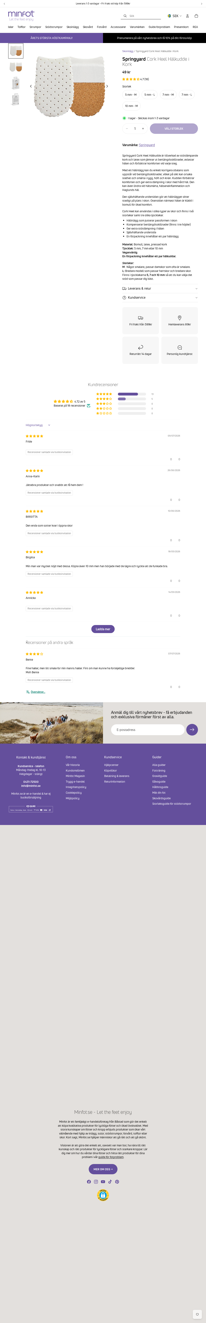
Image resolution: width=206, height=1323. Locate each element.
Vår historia (73, 765)
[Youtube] (103, 1181)
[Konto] (187, 15)
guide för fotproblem (111, 1157)
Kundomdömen (75, 770)
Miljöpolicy (72, 798)
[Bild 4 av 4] (16, 99)
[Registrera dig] (192, 730)
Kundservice (136, 297)
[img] (34, 436)
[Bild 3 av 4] (16, 83)
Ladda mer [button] (103, 629)
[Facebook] (89, 1181)
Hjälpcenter (111, 765)
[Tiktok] (110, 1181)
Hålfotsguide (160, 787)
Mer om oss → (103, 1169)
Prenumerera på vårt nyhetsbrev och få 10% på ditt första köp (154, 38)
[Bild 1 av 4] (16, 51)
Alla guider (159, 765)
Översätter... (38, 692)
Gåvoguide (158, 781)
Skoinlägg (127, 51)
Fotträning (158, 770)
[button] (131, 79)
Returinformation (114, 781)
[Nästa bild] (108, 86)
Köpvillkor (110, 770)
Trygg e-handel (75, 781)
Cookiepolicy (74, 792)
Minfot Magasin (75, 776)
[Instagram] (96, 1181)
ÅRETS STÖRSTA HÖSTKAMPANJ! (51, 38)
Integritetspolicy (76, 787)
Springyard (147, 145)
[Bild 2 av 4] (16, 67)
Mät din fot (159, 792)
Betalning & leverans (116, 776)
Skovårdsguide (161, 798)
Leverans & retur (139, 288)
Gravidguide (159, 776)
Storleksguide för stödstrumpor (171, 803)
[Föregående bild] (29, 86)
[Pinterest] (117, 1181)
